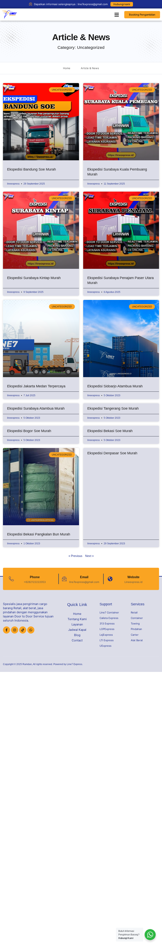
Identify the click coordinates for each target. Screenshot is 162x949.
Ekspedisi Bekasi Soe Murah (110, 431)
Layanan (77, 624)
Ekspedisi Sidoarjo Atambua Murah (115, 386)
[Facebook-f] (6, 630)
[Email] (64, 578)
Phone (35, 577)
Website (133, 577)
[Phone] (11, 578)
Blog (77, 635)
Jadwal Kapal (77, 630)
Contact (77, 640)
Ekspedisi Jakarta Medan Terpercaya (36, 386)
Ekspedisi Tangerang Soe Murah (113, 408)
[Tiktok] (22, 630)
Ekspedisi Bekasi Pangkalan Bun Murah (38, 534)
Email (84, 577)
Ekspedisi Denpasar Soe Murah (112, 453)
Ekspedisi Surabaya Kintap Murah (34, 278)
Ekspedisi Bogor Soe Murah (29, 431)
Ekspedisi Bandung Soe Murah (31, 169)
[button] (117, 14)
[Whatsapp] (30, 630)
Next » (89, 556)
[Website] (110, 578)
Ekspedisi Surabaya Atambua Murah (36, 408)
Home (77, 614)
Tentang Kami (77, 619)
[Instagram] (14, 630)
